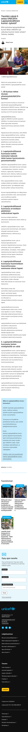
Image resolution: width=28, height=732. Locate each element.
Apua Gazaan (5, 652)
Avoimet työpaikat (7, 670)
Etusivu (3, 11)
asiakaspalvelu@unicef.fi (8, 619)
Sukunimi (5, 577)
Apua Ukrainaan (6, 649)
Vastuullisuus (5, 682)
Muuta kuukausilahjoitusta (9, 638)
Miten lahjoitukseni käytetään (10, 640)
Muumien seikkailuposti (8, 646)
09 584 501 (4, 621)
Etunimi (4, 569)
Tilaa (4, 593)
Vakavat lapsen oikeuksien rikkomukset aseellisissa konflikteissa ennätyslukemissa (21, 505)
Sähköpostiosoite (7, 584)
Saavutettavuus (6, 716)
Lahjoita (20, 2)
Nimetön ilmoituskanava (8, 722)
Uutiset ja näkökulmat (12, 11)
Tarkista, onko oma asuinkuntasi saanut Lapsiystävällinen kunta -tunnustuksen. (13, 456)
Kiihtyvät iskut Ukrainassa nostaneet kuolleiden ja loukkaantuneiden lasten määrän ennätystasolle (7, 505)
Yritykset (4, 679)
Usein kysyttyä (6, 667)
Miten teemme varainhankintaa (10, 643)
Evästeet (4, 719)
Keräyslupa (5, 725)
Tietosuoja (4, 713)
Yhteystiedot (5, 623)
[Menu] (26, 2)
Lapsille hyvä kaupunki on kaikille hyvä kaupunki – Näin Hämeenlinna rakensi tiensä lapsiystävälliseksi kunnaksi (7, 537)
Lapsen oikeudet (6, 673)
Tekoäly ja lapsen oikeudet (9, 676)
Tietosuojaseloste (6, 597)
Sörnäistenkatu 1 (6, 615)
